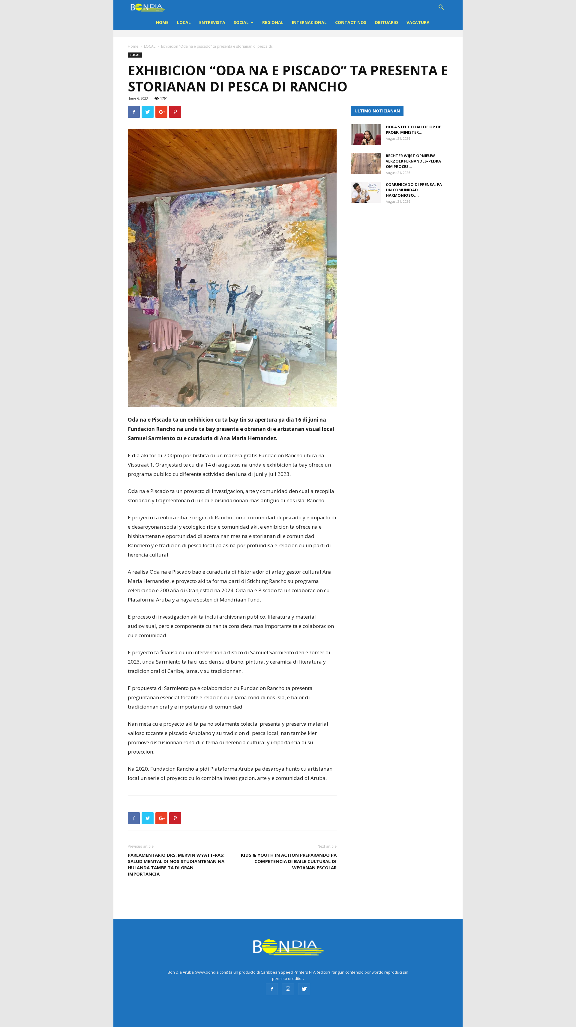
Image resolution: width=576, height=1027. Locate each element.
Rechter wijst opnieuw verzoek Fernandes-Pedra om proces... (413, 161)
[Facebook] (272, 989)
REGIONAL (273, 22)
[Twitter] (304, 989)
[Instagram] (288, 989)
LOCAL (184, 22)
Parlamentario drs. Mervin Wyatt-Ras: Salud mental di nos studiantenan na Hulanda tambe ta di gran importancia (176, 864)
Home (162, 22)
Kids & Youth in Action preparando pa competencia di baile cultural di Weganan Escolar (289, 861)
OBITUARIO (386, 22)
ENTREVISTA (212, 22)
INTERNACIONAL (309, 22)
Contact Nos (350, 22)
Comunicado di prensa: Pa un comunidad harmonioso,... (414, 190)
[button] (441, 8)
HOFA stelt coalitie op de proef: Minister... (413, 129)
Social (241, 22)
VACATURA (418, 22)
